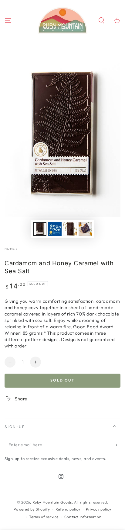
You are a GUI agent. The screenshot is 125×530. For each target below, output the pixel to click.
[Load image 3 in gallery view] (70, 229)
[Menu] (8, 20)
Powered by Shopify (32, 509)
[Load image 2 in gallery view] (55, 229)
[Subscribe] (116, 445)
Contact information (82, 516)
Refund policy (68, 509)
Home (10, 249)
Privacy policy (98, 509)
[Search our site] (101, 20)
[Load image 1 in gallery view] (39, 229)
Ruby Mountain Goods (52, 502)
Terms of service (44, 516)
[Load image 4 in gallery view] (85, 229)
